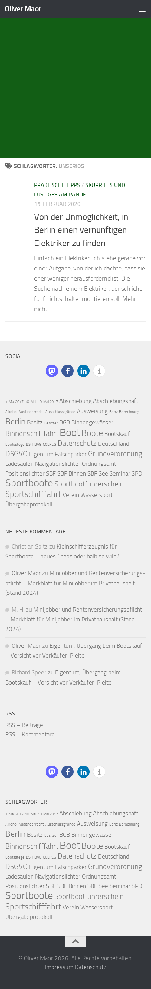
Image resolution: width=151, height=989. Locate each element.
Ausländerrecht (31, 412)
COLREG (49, 444)
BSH (29, 444)
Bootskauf (117, 433)
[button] (52, 371)
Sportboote (29, 483)
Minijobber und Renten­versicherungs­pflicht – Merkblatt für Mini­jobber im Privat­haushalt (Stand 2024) (75, 583)
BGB (64, 422)
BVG (37, 444)
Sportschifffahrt (33, 494)
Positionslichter (25, 473)
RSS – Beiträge (24, 724)
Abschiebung (75, 400)
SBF (51, 473)
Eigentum (41, 454)
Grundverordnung (115, 454)
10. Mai (30, 401)
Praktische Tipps (57, 185)
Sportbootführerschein (89, 484)
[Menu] (142, 9)
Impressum (59, 966)
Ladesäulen (19, 463)
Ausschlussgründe (60, 412)
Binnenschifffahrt (31, 433)
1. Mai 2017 (14, 401)
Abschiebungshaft (115, 400)
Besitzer (51, 423)
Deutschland (113, 443)
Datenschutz (77, 443)
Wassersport (96, 494)
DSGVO (16, 454)
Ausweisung (92, 411)
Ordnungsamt (99, 463)
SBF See (97, 473)
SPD (137, 473)
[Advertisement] (75, 79)
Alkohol (11, 412)
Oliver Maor (23, 8)
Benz (113, 412)
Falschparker (71, 454)
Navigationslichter (57, 463)
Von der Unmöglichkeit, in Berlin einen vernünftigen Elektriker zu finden (81, 230)
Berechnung (129, 412)
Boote (92, 433)
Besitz (35, 422)
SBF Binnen (71, 473)
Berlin (15, 421)
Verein (71, 494)
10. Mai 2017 (48, 401)
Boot (70, 432)
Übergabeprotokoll (28, 504)
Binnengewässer (92, 422)
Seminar (120, 473)
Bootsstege (15, 444)
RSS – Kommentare (30, 734)
